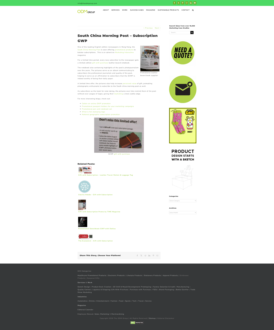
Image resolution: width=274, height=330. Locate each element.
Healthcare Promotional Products (92, 275)
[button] (193, 10)
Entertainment (103, 301)
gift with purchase (100, 63)
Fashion (114, 301)
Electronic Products (116, 275)
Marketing (104, 314)
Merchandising (117, 314)
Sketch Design (84, 287)
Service (148, 301)
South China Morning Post (89, 50)
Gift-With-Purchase (119, 290)
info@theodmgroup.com (87, 3)
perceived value (129, 83)
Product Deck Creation (101, 287)
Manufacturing (183, 287)
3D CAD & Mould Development (126, 287)
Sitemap (152, 318)
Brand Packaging (166, 290)
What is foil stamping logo (93, 112)
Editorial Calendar (85, 310)
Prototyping (146, 287)
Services (81, 282)
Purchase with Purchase (140, 290)
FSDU (155, 290)
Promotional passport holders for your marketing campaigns (108, 106)
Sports (128, 301)
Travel (141, 301)
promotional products (124, 50)
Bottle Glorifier (182, 290)
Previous (149, 28)
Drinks (92, 301)
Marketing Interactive (124, 52)
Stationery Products (152, 275)
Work (90, 282)
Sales (97, 314)
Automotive (82, 301)
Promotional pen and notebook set (97, 109)
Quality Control (84, 290)
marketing (118, 94)
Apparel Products (170, 275)
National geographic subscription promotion (101, 114)
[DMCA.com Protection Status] (137, 323)
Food (121, 301)
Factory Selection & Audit (164, 287)
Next (157, 28)
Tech (134, 301)
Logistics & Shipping (101, 290)
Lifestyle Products (134, 275)
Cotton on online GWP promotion (96, 103)
